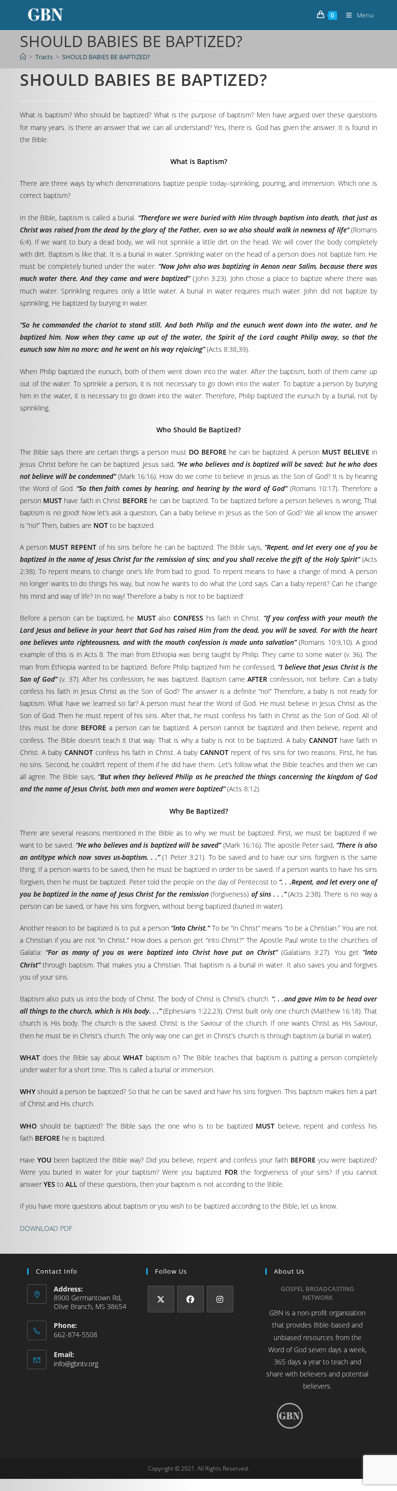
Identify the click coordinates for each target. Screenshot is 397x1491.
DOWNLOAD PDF (46, 1228)
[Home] (23, 56)
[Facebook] (190, 1299)
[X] (161, 1299)
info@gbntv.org (76, 1363)
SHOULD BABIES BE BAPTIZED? (106, 56)
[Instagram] (220, 1299)
